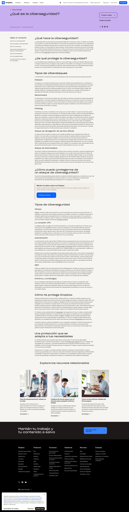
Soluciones (21, 461)
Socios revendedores (85, 469)
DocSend (36, 464)
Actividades (83, 453)
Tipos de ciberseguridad (16, 53)
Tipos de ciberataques (15, 46)
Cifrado (37, 212)
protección (47, 52)
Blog (81, 451)
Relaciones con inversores (101, 456)
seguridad (59, 312)
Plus (35, 451)
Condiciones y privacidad (70, 456)
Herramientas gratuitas (24, 471)
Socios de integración (85, 471)
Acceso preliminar (22, 466)
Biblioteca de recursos (85, 459)
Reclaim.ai (36, 469)
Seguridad (21, 464)
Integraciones (21, 456)
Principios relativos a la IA (70, 465)
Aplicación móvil (22, 453)
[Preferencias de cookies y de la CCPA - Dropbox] (24, 501)
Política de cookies (69, 459)
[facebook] (102, 27)
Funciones (21, 459)
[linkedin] (105, 27)
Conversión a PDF (53, 475)
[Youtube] (25, 482)
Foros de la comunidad (86, 464)
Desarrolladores (84, 461)
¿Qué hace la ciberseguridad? (17, 41)
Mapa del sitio (68, 468)
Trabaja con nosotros (100, 453)
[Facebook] (22, 482)
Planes (35, 471)
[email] (107, 27)
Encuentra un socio (85, 474)
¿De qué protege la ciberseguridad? (19, 43)
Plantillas (20, 469)
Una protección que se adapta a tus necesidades (18, 59)
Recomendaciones (84, 466)
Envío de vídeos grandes (55, 455)
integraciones (79, 319)
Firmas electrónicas (54, 473)
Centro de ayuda (68, 451)
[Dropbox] (8, 2)
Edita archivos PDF (54, 470)
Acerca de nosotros (100, 451)
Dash (35, 461)
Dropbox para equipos (73, 341)
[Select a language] (60, 2)
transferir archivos (62, 219)
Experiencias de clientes (86, 456)
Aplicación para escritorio (24, 451)
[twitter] (100, 27)
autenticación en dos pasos (64, 246)
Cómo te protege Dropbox (16, 56)
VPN (38, 226)
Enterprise (36, 459)
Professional (37, 453)
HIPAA (62, 315)
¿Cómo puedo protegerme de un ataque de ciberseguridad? (18, 50)
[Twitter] (19, 482)
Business (36, 456)
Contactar (67, 453)
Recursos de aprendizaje (70, 470)
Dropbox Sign (37, 466)
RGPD (68, 315)
